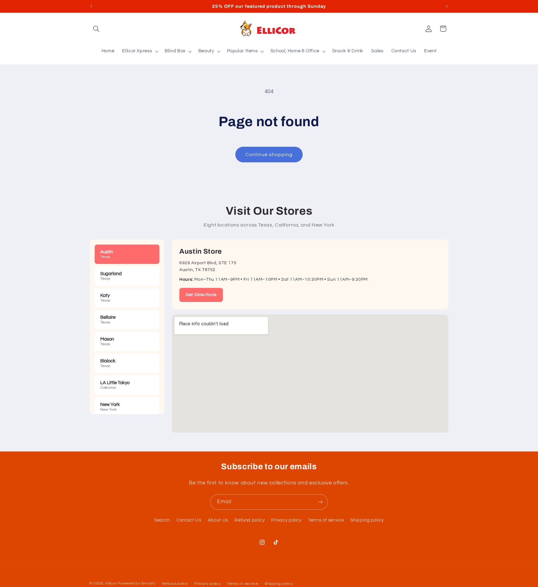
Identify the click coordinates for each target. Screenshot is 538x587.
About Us (218, 520)
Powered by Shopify (136, 583)
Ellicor (110, 583)
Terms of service (326, 520)
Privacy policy (286, 520)
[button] (96, 28)
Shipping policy (367, 520)
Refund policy (249, 520)
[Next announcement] (447, 6)
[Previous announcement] (91, 6)
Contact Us (188, 520)
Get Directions (201, 295)
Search (162, 520)
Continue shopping (269, 154)
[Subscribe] (320, 501)
